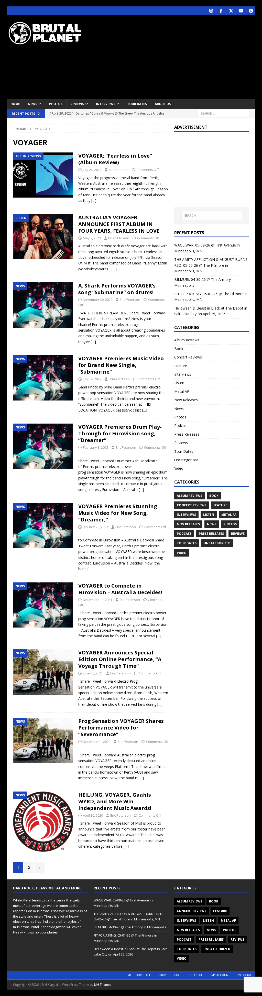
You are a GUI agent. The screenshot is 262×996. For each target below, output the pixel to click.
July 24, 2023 (92, 169)
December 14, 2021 (97, 599)
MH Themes (102, 984)
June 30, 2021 (93, 673)
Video (178, 468)
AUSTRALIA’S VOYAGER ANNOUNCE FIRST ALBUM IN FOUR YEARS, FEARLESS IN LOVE (118, 224)
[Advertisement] (177, 56)
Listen (179, 382)
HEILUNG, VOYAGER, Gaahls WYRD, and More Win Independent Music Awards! (114, 801)
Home (15, 104)
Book (178, 348)
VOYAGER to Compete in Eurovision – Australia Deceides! (120, 589)
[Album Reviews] (43, 175)
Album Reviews (186, 339)
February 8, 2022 (95, 447)
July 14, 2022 (92, 379)
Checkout (196, 975)
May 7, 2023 (92, 238)
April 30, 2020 (93, 815)
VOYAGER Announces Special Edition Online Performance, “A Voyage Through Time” (119, 659)
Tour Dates (137, 104)
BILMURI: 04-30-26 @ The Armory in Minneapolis (130, 927)
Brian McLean (118, 238)
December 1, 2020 (96, 741)
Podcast (181, 425)
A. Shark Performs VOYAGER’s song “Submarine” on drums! (117, 289)
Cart (177, 975)
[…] (93, 200)
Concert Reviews (188, 357)
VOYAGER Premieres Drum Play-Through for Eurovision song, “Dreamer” (120, 433)
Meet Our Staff (139, 975)
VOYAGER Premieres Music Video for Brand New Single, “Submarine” (121, 365)
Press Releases (186, 434)
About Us (163, 104)
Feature (180, 365)
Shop (162, 975)
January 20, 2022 (95, 527)
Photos (55, 104)
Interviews (105, 104)
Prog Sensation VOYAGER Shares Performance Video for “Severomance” (121, 727)
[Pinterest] (250, 10)
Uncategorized (186, 459)
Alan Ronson (118, 169)
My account (220, 975)
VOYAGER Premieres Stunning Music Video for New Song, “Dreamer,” (117, 513)
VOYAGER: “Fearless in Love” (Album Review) (115, 159)
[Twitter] (230, 10)
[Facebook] (220, 10)
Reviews (77, 104)
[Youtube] (240, 10)
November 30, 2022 (97, 299)
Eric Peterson (130, 299)
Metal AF (181, 391)
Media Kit (245, 975)
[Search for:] (223, 113)
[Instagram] (210, 10)
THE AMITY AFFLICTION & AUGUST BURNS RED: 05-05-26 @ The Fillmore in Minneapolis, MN (210, 265)
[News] (43, 305)
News (32, 104)
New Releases (186, 399)
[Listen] (43, 236)
